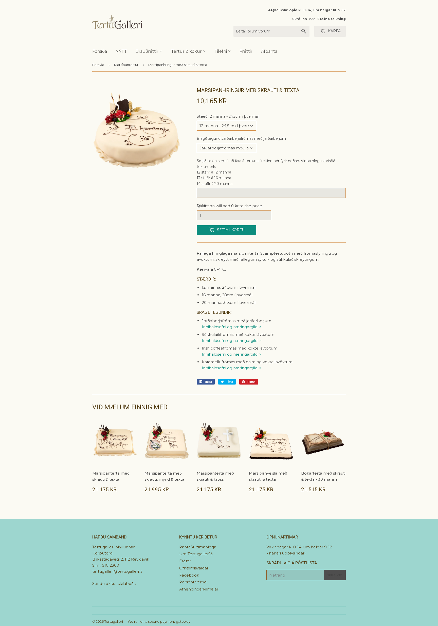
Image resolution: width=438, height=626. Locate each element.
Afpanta (269, 51)
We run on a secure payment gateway (159, 621)
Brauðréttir (147, 51)
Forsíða (99, 51)
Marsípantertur (126, 65)
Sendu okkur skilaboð (113, 583)
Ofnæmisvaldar (193, 568)
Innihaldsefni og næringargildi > (232, 326)
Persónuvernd (193, 582)
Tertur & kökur (187, 51)
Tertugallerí (113, 621)
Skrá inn (299, 19)
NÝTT (121, 51)
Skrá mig (334, 575)
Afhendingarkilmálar (198, 589)
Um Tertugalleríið (196, 553)
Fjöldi (201, 205)
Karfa (334, 31)
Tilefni (221, 51)
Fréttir (246, 51)
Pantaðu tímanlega (197, 547)
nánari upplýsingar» (287, 553)
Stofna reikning (331, 19)
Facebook (189, 575)
